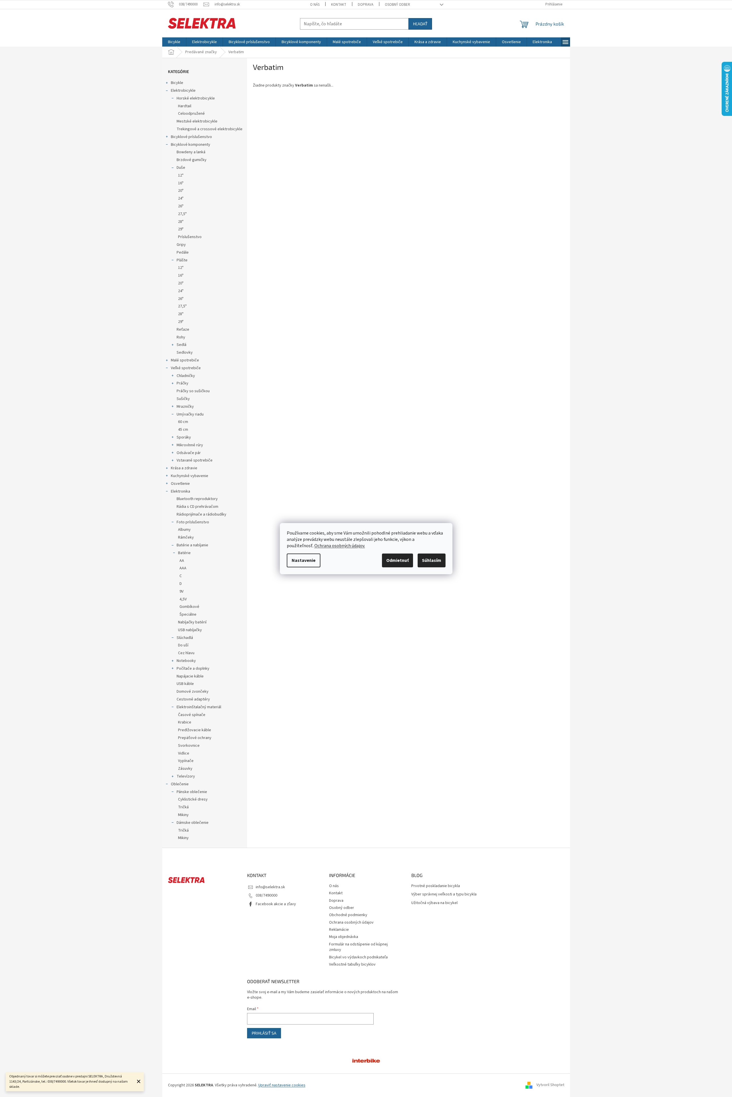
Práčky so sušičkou (193, 391)
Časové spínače (191, 715)
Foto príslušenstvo (193, 522)
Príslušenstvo (190, 237)
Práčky (182, 383)
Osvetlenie (180, 484)
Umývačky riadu (190, 414)
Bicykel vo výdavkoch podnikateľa (358, 957)
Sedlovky (185, 352)
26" (181, 206)
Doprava (365, 4)
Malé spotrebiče (185, 360)
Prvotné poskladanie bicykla (435, 886)
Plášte (182, 260)
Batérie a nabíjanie (192, 545)
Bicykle (177, 83)
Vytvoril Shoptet (550, 1085)
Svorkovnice (189, 745)
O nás (315, 4)
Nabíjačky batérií (192, 622)
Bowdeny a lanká (191, 152)
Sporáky (184, 437)
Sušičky (183, 399)
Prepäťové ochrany (194, 738)
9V (181, 591)
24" (181, 198)
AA (181, 561)
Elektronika (180, 491)
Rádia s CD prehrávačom (197, 507)
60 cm (183, 422)
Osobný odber (397, 4)
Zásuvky (185, 768)
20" (181, 191)
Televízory (186, 776)
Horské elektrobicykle (196, 98)
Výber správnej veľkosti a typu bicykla (444, 894)
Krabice (184, 722)
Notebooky (186, 661)
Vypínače (186, 761)
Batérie (184, 553)
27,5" (182, 214)
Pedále (183, 252)
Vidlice (183, 753)
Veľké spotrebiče (186, 368)
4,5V (183, 599)
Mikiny (183, 815)
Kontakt (338, 4)
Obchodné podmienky (348, 915)
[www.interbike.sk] (366, 1060)
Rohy (181, 337)
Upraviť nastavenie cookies (281, 1085)
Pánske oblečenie (192, 792)
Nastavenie (304, 560)
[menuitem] (174, 42)
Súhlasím (431, 560)
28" (181, 222)
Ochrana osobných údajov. (339, 546)
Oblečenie (180, 784)
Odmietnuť (397, 560)
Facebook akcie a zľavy (276, 904)
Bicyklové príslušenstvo (191, 137)
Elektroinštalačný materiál (199, 707)
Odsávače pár (189, 453)
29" (181, 229)
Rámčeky (186, 537)
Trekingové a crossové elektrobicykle (209, 129)
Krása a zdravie (184, 468)
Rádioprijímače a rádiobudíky (201, 514)
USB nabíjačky (190, 630)
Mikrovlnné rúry (190, 445)
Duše (181, 168)
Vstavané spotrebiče (195, 460)
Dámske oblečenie (193, 823)
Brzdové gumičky (192, 160)
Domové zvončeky (193, 691)
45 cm (183, 429)
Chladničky (186, 376)
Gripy (181, 245)
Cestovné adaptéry (193, 699)
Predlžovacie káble (194, 730)
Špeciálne (187, 614)
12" (181, 175)
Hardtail (184, 106)
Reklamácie (339, 930)
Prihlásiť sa (264, 1033)
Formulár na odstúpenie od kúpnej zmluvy (358, 947)
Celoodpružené (191, 113)
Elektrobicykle (183, 90)
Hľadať (420, 23)
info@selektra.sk (270, 887)
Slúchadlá (185, 638)
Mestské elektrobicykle (197, 121)
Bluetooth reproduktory (197, 499)
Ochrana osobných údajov (351, 922)
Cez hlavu (186, 653)
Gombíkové (189, 607)
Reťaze (183, 329)
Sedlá (181, 345)
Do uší (183, 645)
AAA (182, 568)
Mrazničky (185, 406)
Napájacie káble (190, 676)
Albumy (184, 530)
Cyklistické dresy (193, 799)
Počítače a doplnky (193, 668)
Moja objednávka (343, 937)
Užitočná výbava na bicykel (434, 903)
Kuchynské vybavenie (189, 476)
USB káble (185, 684)
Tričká (183, 807)
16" (181, 183)
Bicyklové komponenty (190, 145)
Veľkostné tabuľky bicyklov (352, 964)
